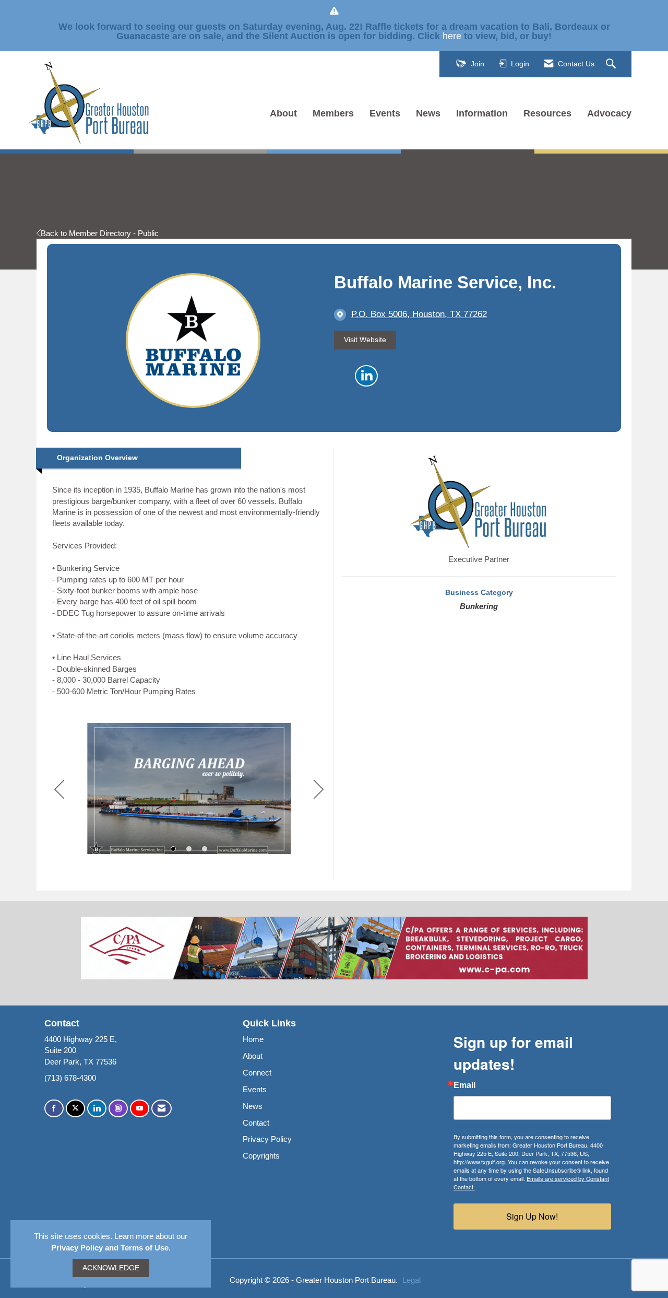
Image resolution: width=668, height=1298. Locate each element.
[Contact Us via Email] (161, 1109)
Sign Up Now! (532, 1216)
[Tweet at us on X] (75, 1109)
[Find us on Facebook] (54, 1109)
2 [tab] (189, 848)
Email (464, 1085)
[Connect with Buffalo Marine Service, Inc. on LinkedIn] (366, 376)
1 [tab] (173, 848)
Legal (411, 1280)
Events (384, 113)
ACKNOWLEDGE (110, 1268)
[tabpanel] (189, 790)
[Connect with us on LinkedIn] (96, 1109)
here (452, 36)
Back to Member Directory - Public (100, 233)
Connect (257, 1072)
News (428, 113)
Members (333, 113)
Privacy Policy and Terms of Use (110, 1247)
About (283, 113)
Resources (547, 113)
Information (482, 113)
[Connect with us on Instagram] (118, 1109)
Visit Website (365, 340)
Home (253, 1039)
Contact (256, 1122)
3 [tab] (204, 848)
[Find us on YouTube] (139, 1109)
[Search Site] (612, 64)
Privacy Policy (267, 1139)
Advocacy (609, 113)
